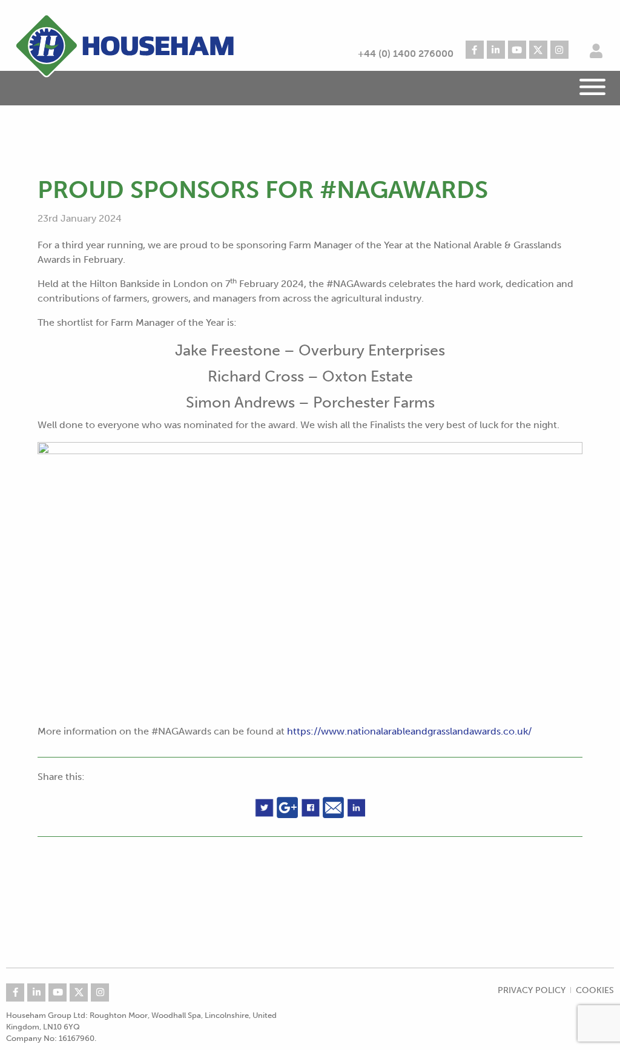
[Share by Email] (335, 809)
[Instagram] (559, 50)
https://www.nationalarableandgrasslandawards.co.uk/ (409, 731)
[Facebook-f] (475, 50)
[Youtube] (517, 50)
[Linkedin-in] (496, 50)
